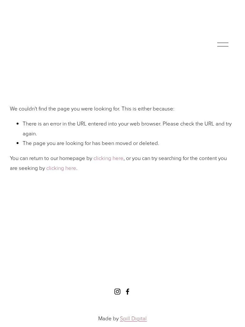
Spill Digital (133, 318)
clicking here (108, 158)
